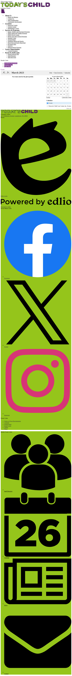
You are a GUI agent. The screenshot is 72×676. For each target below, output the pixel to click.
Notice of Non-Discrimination (12, 421)
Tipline (6, 427)
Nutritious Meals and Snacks (16, 41)
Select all (68, 108)
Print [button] (50, 72)
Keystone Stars (12, 44)
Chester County (12, 27)
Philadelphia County (13, 28)
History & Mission (13, 17)
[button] (8, 15)
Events (50, 103)
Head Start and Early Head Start (17, 43)
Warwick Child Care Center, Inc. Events (60, 106)
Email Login (7, 426)
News (5, 429)
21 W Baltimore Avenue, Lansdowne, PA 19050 (14, 116)
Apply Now (7, 66)
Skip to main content (6, 1)
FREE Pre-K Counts (13, 35)
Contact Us (11, 19)
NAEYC (10, 46)
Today (48, 97)
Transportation (12, 39)
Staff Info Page (12, 57)
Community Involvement (15, 22)
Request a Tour (8, 65)
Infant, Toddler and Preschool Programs (19, 32)
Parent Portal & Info (13, 54)
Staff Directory (12, 56)
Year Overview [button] (58, 72)
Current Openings (13, 51)
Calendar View (66, 97)
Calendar (6, 423)
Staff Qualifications (13, 20)
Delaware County (13, 25)
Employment (7, 424)
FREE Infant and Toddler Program (17, 33)
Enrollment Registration (10, 63)
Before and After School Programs (17, 36)
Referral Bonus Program (14, 47)
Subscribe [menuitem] (67, 72)
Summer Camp (12, 38)
